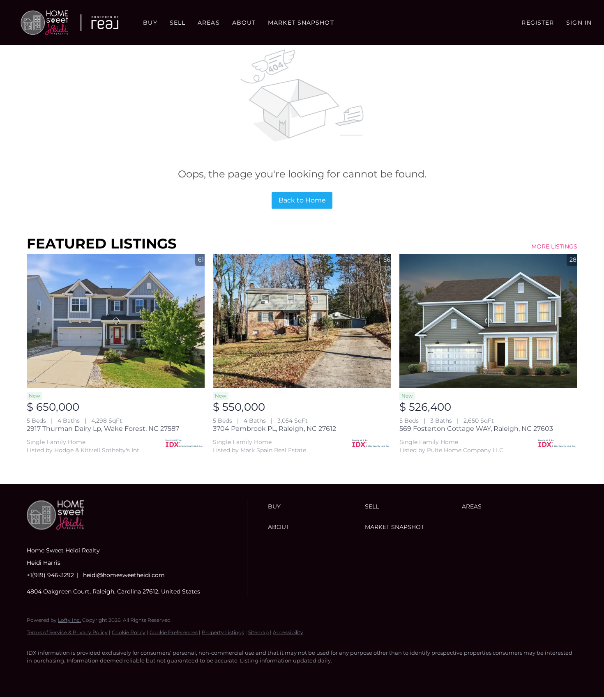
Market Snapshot (301, 22)
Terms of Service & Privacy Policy (67, 632)
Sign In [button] (579, 22)
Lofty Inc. (69, 620)
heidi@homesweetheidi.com (124, 575)
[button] (44, 22)
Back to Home (302, 200)
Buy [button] (150, 22)
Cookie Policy (128, 632)
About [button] (244, 22)
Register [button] (537, 22)
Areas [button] (209, 22)
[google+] (132, 675)
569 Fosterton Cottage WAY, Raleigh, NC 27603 (476, 428)
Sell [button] (177, 22)
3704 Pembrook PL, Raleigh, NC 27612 (274, 428)
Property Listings (223, 632)
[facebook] (36, 675)
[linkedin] (60, 675)
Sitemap (258, 632)
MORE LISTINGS (554, 246)
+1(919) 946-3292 (50, 575)
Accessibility (288, 632)
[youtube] (108, 675)
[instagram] (84, 675)
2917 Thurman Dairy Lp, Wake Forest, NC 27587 (103, 428)
